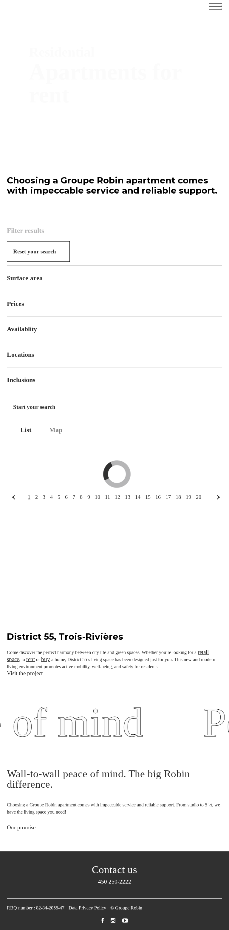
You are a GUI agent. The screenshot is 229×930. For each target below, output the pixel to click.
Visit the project (25, 673)
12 (117, 497)
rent (30, 659)
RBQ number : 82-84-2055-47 (35, 907)
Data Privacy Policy (87, 907)
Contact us (114, 870)
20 (198, 497)
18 (178, 497)
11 (107, 497)
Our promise (21, 828)
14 (137, 497)
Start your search (34, 407)
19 (188, 497)
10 (97, 497)
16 (158, 497)
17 (168, 497)
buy (45, 659)
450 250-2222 (114, 881)
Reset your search (34, 251)
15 (148, 497)
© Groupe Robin (126, 907)
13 (127, 497)
